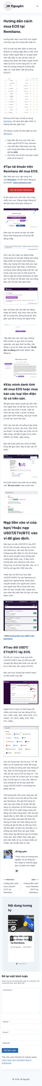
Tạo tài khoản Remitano (21, 190)
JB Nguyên (21, 851)
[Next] (30, 938)
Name (6, 1022)
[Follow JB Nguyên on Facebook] (17, 871)
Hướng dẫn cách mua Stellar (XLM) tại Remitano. (20, 939)
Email (6, 1032)
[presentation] (21, 923)
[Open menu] (37, 6)
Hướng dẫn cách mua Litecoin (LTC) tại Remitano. (11, 886)
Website (6, 1043)
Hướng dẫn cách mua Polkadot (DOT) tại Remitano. (31, 886)
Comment (8, 990)
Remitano (8, 121)
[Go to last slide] (11, 938)
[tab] (16, 963)
